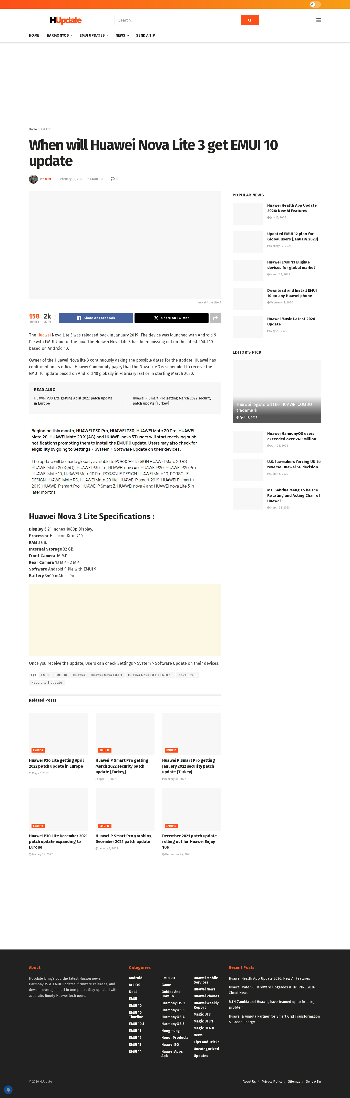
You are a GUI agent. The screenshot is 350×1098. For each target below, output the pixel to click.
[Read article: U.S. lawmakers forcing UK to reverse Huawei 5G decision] (248, 470)
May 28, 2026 (278, 331)
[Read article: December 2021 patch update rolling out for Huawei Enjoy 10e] (191, 809)
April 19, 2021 (248, 417)
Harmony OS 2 (173, 1003)
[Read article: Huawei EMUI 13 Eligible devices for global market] (248, 271)
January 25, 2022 (42, 854)
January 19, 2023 (280, 246)
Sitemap (294, 1081)
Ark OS (134, 985)
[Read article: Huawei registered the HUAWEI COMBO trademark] (277, 391)
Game (166, 985)
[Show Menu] (318, 20)
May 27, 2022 (40, 773)
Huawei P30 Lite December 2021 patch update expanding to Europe (58, 841)
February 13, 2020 (71, 179)
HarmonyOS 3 (172, 1010)
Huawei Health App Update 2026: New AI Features (269, 978)
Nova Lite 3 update (47, 682)
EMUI (45, 675)
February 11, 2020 (281, 302)
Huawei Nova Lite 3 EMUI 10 (150, 675)
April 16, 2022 (107, 779)
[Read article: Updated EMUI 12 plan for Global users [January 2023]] (248, 242)
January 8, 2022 (108, 848)
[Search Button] (250, 20)
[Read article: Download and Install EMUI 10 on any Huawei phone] (248, 299)
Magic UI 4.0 (204, 1028)
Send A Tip (145, 35)
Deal (133, 992)
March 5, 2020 (279, 474)
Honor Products (175, 1038)
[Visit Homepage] (64, 20)
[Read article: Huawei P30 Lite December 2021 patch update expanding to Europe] (58, 809)
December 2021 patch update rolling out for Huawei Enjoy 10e (189, 841)
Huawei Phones (206, 996)
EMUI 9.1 (168, 978)
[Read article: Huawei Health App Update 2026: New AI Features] (248, 214)
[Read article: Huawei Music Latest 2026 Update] (248, 327)
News (121, 35)
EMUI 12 (135, 1038)
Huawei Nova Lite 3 (106, 675)
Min (48, 179)
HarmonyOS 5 (172, 1024)
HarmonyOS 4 (173, 1017)
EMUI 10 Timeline (136, 1014)
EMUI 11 (135, 1031)
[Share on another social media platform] (215, 318)
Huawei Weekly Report (206, 1005)
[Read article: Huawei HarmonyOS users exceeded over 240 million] (248, 442)
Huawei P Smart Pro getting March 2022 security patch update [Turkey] (122, 766)
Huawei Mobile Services (206, 980)
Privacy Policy (272, 1081)
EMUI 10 (46, 129)
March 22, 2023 (280, 274)
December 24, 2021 (177, 854)
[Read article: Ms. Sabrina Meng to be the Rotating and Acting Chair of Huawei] (248, 499)
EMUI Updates (92, 35)
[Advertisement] (175, 85)
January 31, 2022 (175, 779)
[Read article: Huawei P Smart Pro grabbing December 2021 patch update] (125, 809)
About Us (249, 1081)
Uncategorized (206, 1049)
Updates (201, 1056)
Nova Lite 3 (188, 675)
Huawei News (204, 989)
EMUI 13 (135, 1044)
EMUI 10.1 (136, 1024)
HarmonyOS (58, 35)
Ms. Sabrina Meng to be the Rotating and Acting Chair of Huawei (293, 495)
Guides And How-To (171, 994)
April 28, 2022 (279, 445)
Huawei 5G (170, 1044)
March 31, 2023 (280, 507)
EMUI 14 (135, 1051)
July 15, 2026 (278, 217)
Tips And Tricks (207, 1042)
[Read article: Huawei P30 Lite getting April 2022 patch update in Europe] (58, 734)
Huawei (44, 335)
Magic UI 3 (202, 1014)
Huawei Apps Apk (172, 1053)
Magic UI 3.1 (203, 1021)
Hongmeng (170, 1031)
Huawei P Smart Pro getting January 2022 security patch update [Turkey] (188, 766)
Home (34, 35)
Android (135, 978)
